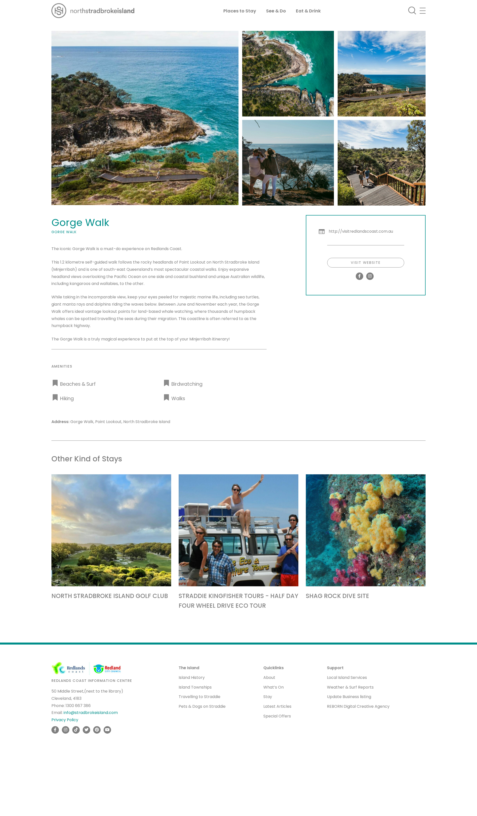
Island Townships (195, 687)
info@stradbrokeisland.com (91, 712)
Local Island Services (347, 677)
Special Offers (277, 716)
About (269, 677)
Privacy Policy (64, 720)
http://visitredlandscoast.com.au (361, 231)
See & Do (276, 11)
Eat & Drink (308, 11)
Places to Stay (239, 11)
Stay (267, 697)
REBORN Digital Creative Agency (358, 706)
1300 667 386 (78, 705)
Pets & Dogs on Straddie (202, 706)
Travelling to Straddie (199, 697)
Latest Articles (277, 706)
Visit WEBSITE (366, 262)
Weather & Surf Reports (350, 687)
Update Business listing (349, 697)
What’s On (273, 687)
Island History (192, 677)
